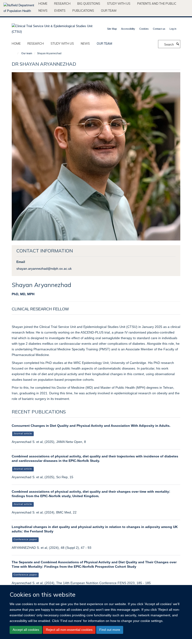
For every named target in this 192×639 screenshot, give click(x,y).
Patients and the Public (156, 3)
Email (20, 262)
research (35, 43)
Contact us (159, 28)
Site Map (112, 28)
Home (42, 3)
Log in (173, 28)
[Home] (15, 53)
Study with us (118, 3)
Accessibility (128, 28)
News (43, 10)
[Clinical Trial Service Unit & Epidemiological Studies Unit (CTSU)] (52, 27)
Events (60, 10)
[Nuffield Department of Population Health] (19, 8)
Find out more (109, 630)
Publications (83, 10)
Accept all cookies (26, 630)
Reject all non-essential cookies (69, 630)
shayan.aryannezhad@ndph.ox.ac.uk (44, 268)
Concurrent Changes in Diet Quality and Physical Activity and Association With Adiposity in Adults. (91, 425)
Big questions (88, 3)
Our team (108, 10)
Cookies (144, 28)
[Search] (177, 44)
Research (62, 3)
